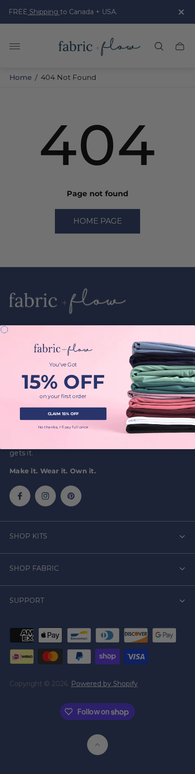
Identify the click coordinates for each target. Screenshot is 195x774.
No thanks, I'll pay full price (63, 427)
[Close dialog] (4, 329)
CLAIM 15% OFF (63, 413)
